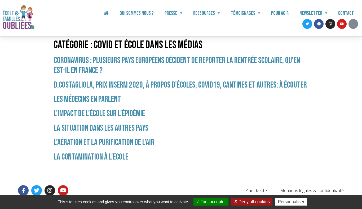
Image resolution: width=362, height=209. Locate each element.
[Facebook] (319, 24)
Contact (346, 13)
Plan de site (256, 190)
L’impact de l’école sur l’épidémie (99, 113)
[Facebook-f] (23, 190)
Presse (171, 13)
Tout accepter (213, 201)
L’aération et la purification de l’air (104, 142)
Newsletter (310, 13)
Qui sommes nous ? (137, 13)
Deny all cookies (253, 201)
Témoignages (243, 13)
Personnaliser (291, 201)
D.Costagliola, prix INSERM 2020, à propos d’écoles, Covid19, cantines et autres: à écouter (180, 85)
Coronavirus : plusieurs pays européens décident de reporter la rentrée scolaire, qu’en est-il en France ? (177, 65)
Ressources (204, 13)
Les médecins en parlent (87, 99)
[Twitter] (307, 24)
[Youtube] (342, 24)
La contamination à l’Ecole (91, 157)
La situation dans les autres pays (101, 128)
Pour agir (280, 13)
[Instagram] (330, 24)
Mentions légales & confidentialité (312, 190)
